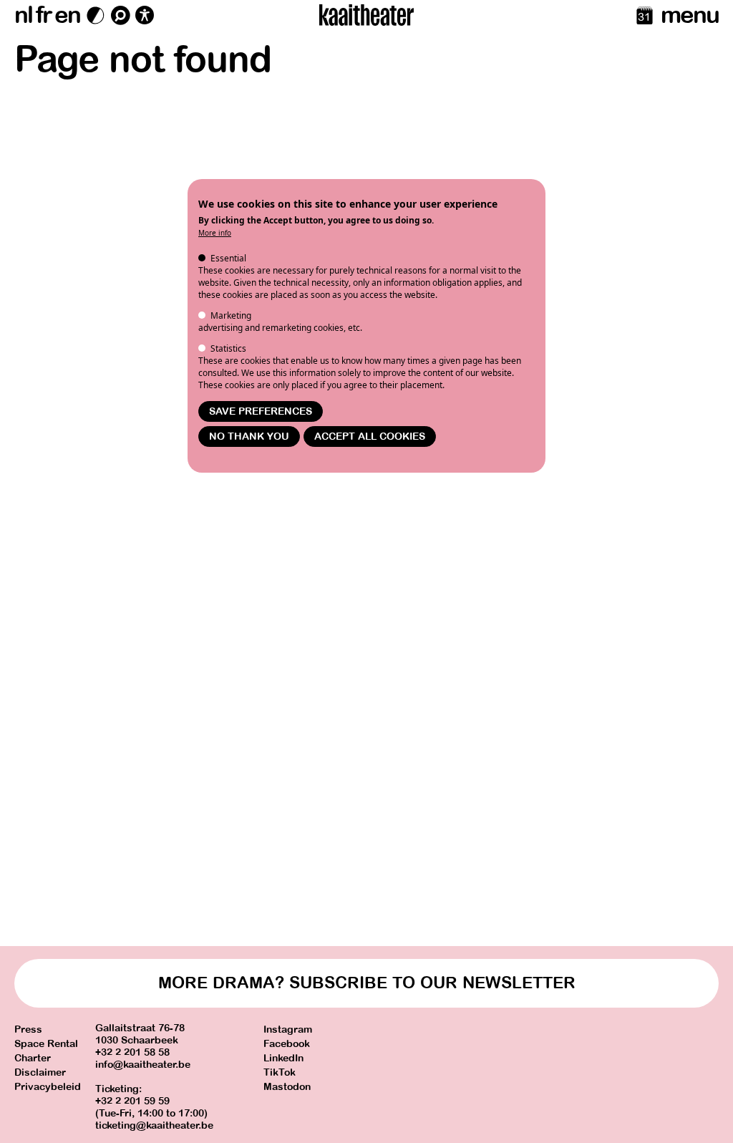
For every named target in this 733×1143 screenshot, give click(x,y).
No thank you (249, 436)
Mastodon (287, 1087)
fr (43, 15)
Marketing (230, 315)
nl (23, 15)
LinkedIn (283, 1058)
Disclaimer (40, 1072)
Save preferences (260, 411)
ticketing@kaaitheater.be (154, 1125)
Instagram (287, 1029)
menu (690, 15)
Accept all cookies (369, 436)
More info (214, 233)
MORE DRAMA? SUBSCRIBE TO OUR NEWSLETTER (367, 983)
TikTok (279, 1072)
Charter (32, 1058)
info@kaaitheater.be (142, 1064)
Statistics (228, 348)
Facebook (286, 1044)
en (67, 15)
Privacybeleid (47, 1087)
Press (28, 1029)
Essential (228, 258)
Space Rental (46, 1044)
